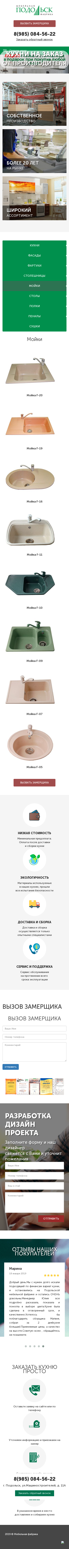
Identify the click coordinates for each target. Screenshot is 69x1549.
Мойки (34, 286)
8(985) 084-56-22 (34, 34)
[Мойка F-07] (34, 689)
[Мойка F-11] (34, 530)
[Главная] (34, 9)
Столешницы (34, 275)
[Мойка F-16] (34, 477)
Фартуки (34, 265)
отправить (11, 1066)
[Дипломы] (11, 1086)
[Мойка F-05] (34, 742)
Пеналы (34, 316)
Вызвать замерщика (34, 23)
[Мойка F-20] (34, 371)
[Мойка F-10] (34, 583)
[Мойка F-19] (34, 424)
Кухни (34, 245)
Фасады (34, 255)
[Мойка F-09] (34, 636)
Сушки (34, 326)
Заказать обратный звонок (34, 39)
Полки (34, 306)
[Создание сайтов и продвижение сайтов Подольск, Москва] (62, 1542)
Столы (34, 296)
